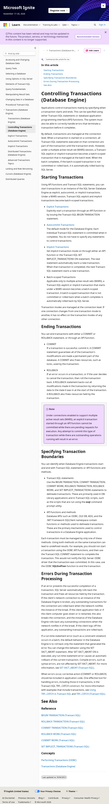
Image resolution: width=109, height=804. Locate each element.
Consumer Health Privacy (86, 798)
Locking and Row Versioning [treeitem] (19, 168)
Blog (40, 798)
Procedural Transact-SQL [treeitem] (17, 104)
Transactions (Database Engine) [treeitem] (19, 120)
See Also (48, 85)
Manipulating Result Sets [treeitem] (18, 94)
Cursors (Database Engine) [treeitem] (18, 173)
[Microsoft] (5, 25)
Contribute (53, 798)
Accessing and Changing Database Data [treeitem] (17, 61)
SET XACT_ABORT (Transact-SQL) (77, 667)
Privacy (65, 798)
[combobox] (19, 53)
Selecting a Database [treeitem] (16, 73)
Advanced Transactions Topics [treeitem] (19, 162)
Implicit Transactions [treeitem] (18, 146)
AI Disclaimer (8, 798)
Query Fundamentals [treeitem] (16, 89)
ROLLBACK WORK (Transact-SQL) (58, 734)
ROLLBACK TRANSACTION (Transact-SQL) (63, 721)
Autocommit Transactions (60, 224)
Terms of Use (8, 802)
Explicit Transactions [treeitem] (17, 135)
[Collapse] (35, 48)
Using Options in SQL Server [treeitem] (19, 78)
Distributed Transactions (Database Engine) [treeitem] (19, 153)
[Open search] (95, 24)
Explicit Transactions (58, 206)
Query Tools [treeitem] (11, 68)
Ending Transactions (53, 74)
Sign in (102, 24)
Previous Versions (26, 798)
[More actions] (104, 50)
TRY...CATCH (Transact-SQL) (90, 693)
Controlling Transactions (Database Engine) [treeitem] (20, 129)
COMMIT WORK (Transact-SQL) (57, 740)
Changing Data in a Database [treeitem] (20, 99)
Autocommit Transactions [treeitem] (20, 141)
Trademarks (23, 802)
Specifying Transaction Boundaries (60, 77)
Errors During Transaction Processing (61, 81)
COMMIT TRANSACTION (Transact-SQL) (62, 727)
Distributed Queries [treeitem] (15, 179)
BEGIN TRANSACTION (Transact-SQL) (60, 715)
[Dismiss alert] (103, 5)
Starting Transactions (54, 70)
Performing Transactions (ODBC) (58, 760)
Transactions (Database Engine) (63, 50)
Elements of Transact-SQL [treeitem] (18, 84)
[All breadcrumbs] (43, 50)
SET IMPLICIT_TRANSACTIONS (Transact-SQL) (65, 746)
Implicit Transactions (58, 247)
